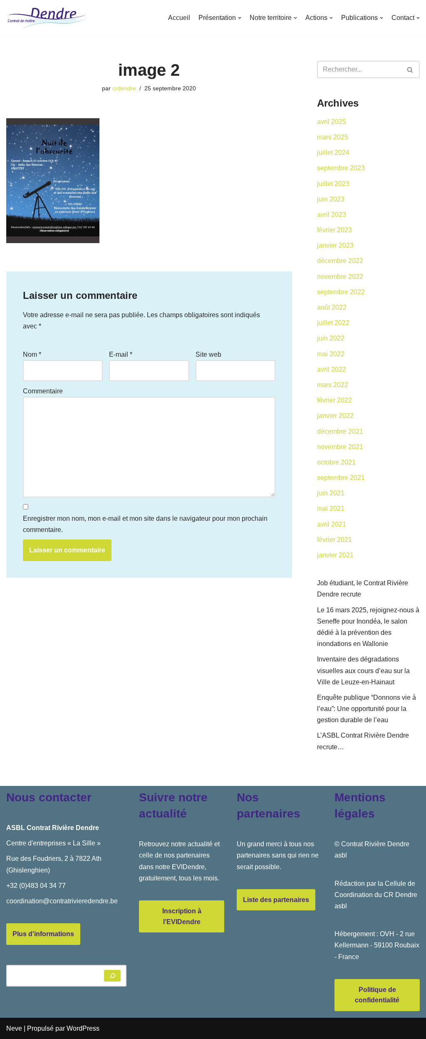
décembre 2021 (340, 431)
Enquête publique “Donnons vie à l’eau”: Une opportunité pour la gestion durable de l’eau (366, 708)
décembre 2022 (340, 260)
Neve (14, 1028)
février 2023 (334, 230)
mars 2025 (332, 137)
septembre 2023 (341, 168)
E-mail (120, 354)
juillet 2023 (333, 183)
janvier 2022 (335, 415)
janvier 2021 (335, 555)
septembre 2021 (341, 477)
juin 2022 (330, 338)
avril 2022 (331, 369)
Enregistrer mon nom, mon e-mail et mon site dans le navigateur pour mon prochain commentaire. (145, 524)
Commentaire (43, 391)
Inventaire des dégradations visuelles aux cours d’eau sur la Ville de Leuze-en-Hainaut (363, 670)
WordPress (83, 1028)
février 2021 (334, 539)
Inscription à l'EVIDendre (181, 916)
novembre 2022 (340, 276)
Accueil (179, 17)
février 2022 (334, 400)
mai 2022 (330, 354)
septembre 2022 (341, 292)
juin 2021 (330, 493)
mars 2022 (332, 384)
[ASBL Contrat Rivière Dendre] (47, 17)
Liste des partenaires (276, 899)
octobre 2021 (336, 462)
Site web (208, 354)
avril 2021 (331, 524)
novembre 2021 (340, 446)
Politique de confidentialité (377, 995)
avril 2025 (331, 121)
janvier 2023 (335, 245)
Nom (32, 354)
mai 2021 (330, 508)
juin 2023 (330, 199)
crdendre (124, 88)
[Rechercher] (410, 69)
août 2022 (332, 307)
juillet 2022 (333, 322)
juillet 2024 (333, 152)
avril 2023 (331, 214)
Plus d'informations (43, 933)
